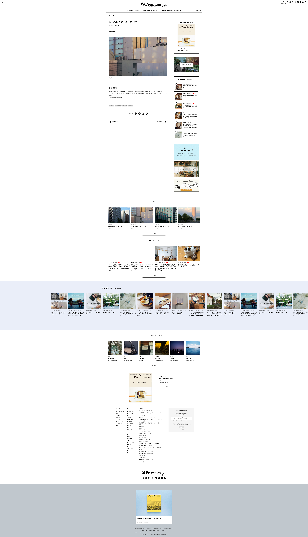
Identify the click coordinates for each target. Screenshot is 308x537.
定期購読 (118, 417)
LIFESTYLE (130, 10)
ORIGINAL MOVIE (130, 449)
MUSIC (129, 432)
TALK (128, 440)
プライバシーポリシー (186, 423)
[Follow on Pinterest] (303, 2)
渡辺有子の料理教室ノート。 (146, 445)
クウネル (159, 532)
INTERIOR (156, 10)
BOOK (129, 436)
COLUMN (170, 10)
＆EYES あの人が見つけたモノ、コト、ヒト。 (150, 413)
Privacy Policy (157, 534)
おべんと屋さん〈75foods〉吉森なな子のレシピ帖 (150, 448)
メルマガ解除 (181, 430)
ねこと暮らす (142, 455)
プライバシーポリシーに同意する (182, 420)
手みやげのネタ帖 (143, 441)
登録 (181, 427)
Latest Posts (154, 240)
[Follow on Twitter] (290, 2)
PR (128, 452)
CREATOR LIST (283, 3)
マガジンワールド (145, 534)
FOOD (144, 10)
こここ (174, 532)
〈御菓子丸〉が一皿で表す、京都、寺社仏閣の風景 (150, 423)
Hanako (155, 532)
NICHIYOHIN (131, 430)
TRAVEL (149, 10)
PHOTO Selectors (154, 335)
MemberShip (120, 421)
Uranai (129, 438)
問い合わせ (119, 415)
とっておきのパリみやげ (145, 433)
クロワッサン (147, 532)
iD (180, 10)
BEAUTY (163, 10)
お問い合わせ (163, 534)
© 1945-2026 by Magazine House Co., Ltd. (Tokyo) (153, 530)
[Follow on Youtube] (295, 2)
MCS (177, 532)
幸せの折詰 (141, 427)
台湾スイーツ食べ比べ (144, 439)
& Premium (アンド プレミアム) (154, 4)
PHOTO (112, 15)
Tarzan (167, 532)
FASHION (138, 10)
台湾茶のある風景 (143, 435)
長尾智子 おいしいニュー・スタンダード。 (149, 443)
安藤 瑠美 (113, 87)
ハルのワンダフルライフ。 (145, 415)
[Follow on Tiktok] (298, 2)
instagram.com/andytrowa (116, 97)
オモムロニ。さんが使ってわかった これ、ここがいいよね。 (150, 420)
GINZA (151, 532)
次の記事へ (160, 122)
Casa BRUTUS (140, 532)
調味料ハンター (142, 429)
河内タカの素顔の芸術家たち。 (146, 453)
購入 (167, 386)
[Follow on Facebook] (305, 2)
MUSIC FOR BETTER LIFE (146, 460)
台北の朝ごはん (142, 437)
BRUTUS (135, 532)
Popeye (163, 532)
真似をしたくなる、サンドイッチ (147, 417)
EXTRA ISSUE (129, 445)
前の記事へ (116, 122)
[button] (130, 320)
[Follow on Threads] (292, 2)
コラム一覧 (141, 462)
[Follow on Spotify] (300, 2)
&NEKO (176, 10)
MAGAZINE (130, 442)
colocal (170, 532)
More (154, 234)
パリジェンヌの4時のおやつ (146, 431)
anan (131, 532)
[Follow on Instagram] (287, 2)
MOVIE (129, 434)
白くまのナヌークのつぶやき (146, 451)
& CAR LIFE (142, 458)
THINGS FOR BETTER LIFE (146, 411)
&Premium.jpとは (120, 412)
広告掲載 (118, 419)
